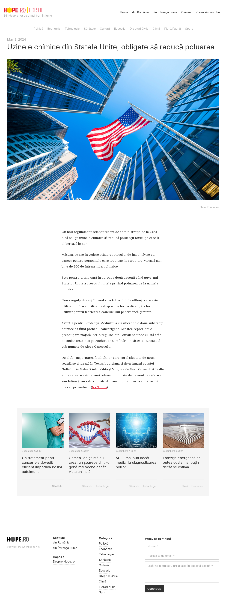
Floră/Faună (172, 28)
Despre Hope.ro (64, 561)
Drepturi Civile (139, 28)
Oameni (186, 12)
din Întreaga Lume (165, 12)
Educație (119, 28)
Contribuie (154, 588)
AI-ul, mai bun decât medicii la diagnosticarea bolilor (136, 462)
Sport (189, 28)
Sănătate (90, 28)
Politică (38, 28)
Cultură (105, 28)
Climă (156, 28)
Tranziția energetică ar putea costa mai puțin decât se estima (181, 462)
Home (124, 12)
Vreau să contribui (208, 12)
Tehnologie (72, 28)
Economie (54, 28)
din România (140, 12)
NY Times (99, 387)
